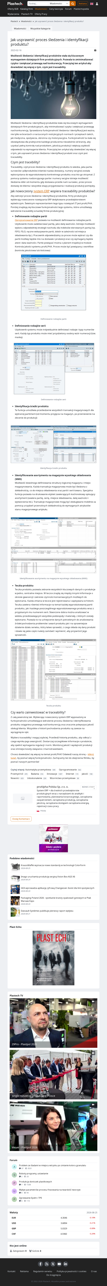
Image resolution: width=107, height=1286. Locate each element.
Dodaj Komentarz (21, 818)
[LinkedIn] (65, 1264)
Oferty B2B (13, 8)
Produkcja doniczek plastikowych (35, 1181)
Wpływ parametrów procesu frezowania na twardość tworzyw (50, 1189)
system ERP (42, 191)
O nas (94, 1271)
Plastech (14, 21)
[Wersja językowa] (91, 3)
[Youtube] (59, 1264)
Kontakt (11, 1271)
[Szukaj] (73, 3)
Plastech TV (27, 14)
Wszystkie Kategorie (40, 28)
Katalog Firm (26, 8)
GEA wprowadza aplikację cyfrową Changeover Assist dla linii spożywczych (57, 888)
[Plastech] (15, 3)
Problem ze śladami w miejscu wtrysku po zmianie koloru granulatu (52, 1165)
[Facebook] (40, 1264)
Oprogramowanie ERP (26, 220)
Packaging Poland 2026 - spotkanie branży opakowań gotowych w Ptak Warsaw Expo (56, 899)
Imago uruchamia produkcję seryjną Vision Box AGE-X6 (48, 876)
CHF (14, 1233)
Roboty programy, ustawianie (33, 1173)
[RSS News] (46, 1264)
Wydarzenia (13, 14)
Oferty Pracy (41, 14)
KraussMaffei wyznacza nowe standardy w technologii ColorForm (53, 865)
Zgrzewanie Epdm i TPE (30, 1197)
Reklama (83, 3)
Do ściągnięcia (53, 1275)
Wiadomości (41, 8)
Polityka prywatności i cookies (71, 1271)
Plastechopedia (81, 8)
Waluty (14, 1212)
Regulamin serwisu (42, 1271)
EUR (14, 1217)
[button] (96, 3)
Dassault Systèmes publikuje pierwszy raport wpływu (47, 910)
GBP (14, 1228)
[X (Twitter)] (53, 1264)
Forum (68, 8)
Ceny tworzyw (56, 8)
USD (14, 1223)
